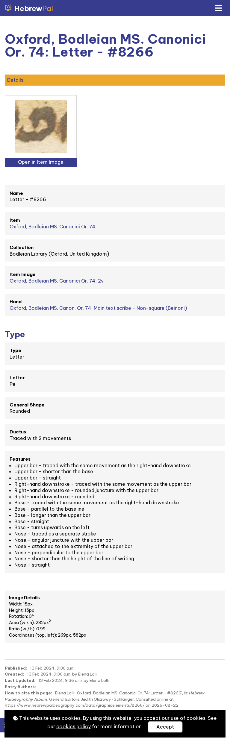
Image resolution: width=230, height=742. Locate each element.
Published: (16, 668)
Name (16, 193)
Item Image (23, 274)
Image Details (24, 597)
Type (15, 350)
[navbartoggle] (218, 8)
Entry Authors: (20, 686)
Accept (165, 727)
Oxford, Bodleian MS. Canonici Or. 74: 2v (57, 281)
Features (20, 459)
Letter (17, 377)
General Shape (27, 405)
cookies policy (73, 726)
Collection (22, 247)
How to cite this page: (28, 693)
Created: (14, 674)
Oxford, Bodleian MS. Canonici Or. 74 (53, 227)
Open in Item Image (40, 162)
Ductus (18, 432)
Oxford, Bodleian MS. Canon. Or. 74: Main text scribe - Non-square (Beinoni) (98, 308)
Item (15, 220)
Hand (16, 301)
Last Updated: (20, 680)
